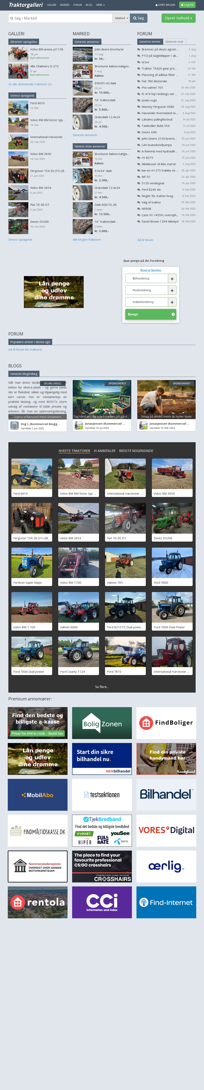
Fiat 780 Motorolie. (155, 81)
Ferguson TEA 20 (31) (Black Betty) (37, 538)
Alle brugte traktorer (87, 239)
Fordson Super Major (27, 582)
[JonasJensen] (79, 425)
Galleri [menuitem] (51, 5)
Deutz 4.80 (149, 132)
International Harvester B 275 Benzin (132, 493)
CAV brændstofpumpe (157, 145)
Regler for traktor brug (157, 196)
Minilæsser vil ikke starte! (159, 164)
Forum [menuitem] (78, 5)
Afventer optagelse (23, 42)
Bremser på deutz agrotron (160, 49)
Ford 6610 (20, 493)
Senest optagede (22, 95)
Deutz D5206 (163, 538)
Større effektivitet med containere (37, 417)
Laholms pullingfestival (157, 119)
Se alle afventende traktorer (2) (30, 84)
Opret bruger (166, 5)
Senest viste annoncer (90, 146)
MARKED (81, 33)
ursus (145, 62)
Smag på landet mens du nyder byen (166, 416)
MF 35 (146, 177)
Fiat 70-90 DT (116, 538)
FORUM (144, 33)
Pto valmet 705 (152, 87)
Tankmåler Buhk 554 (156, 126)
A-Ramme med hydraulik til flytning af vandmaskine (160, 151)
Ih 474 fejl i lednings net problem (160, 94)
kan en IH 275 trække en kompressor (160, 170)
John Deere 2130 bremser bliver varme (160, 138)
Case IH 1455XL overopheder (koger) (160, 215)
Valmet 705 (115, 582)
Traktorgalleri (25, 4)
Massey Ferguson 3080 (158, 107)
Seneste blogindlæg (23, 374)
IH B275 (147, 158)
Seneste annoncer (87, 42)
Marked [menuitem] (65, 5)
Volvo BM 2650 (164, 493)
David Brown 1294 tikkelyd (160, 221)
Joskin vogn (149, 100)
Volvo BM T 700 (24, 627)
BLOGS (15, 366)
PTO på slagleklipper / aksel (160, 56)
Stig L (25, 424)
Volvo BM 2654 (70, 538)
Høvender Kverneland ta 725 (160, 113)
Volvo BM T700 (70, 582)
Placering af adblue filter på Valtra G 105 (160, 75)
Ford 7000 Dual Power (169, 627)
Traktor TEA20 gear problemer (160, 68)
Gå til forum (145, 240)
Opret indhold (177, 18)
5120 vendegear (153, 183)
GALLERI (16, 33)
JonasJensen (94, 423)
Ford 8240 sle (151, 189)
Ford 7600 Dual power (28, 671)
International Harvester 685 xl (174, 671)
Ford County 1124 (72, 671)
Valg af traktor (151, 202)
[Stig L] (14, 425)
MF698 (146, 209)
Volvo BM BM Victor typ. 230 (79, 493)
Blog (89, 5)
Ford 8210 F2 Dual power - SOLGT (131, 627)
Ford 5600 (161, 582)
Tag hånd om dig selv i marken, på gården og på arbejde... (112, 416)
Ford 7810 (114, 671)
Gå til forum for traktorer (25, 349)
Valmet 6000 (69, 627)
